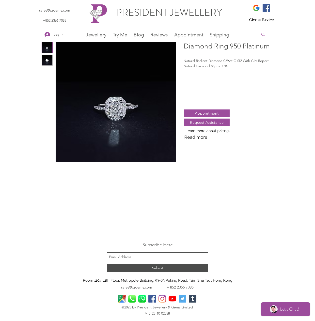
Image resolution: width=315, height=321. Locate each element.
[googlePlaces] (122, 299)
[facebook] (152, 299)
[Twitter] (182, 299)
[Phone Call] (132, 299)
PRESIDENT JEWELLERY (170, 12)
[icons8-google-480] (256, 8)
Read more (195, 137)
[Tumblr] (192, 299)
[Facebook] (266, 8)
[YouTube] (172, 299)
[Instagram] (162, 299)
